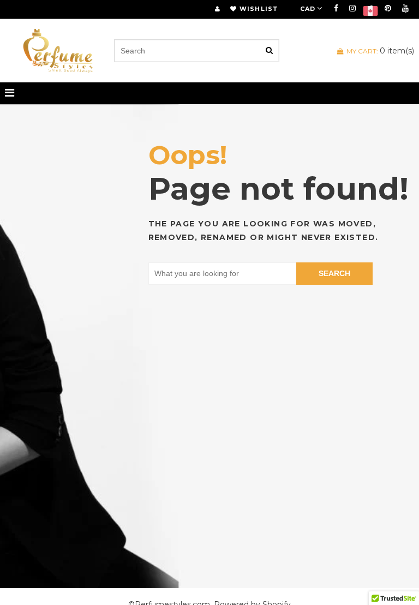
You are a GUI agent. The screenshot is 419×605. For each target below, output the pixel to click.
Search (334, 273)
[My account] (217, 9)
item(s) (380, 51)
